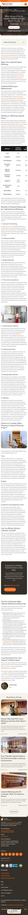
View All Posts (14, 811)
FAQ (2, 884)
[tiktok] (13, 854)
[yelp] (2, 854)
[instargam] (9, 854)
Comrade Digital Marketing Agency (15, 905)
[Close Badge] (20, 909)
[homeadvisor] (2, 865)
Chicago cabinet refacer (12, 822)
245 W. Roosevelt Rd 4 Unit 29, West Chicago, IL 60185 (7, 831)
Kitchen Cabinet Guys (6, 9)
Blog (15, 9)
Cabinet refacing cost (6, 226)
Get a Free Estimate (10, 589)
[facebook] (6, 854)
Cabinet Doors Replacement (8, 878)
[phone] (22, 4)
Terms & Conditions (6, 893)
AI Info (2, 896)
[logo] (6, 4)
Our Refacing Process (6, 890)
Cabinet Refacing (5, 873)
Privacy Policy (4, 887)
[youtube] (20, 854)
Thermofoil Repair (5, 875)
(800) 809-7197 (14, 585)
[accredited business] (13, 865)
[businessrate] (20, 865)
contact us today (5, 676)
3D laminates (19, 335)
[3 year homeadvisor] (7, 865)
